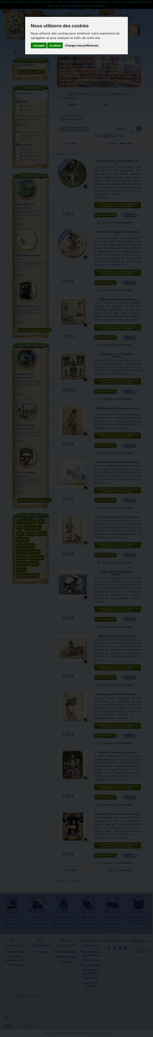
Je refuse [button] (55, 45)
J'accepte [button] (39, 45)
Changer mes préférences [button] (81, 45)
